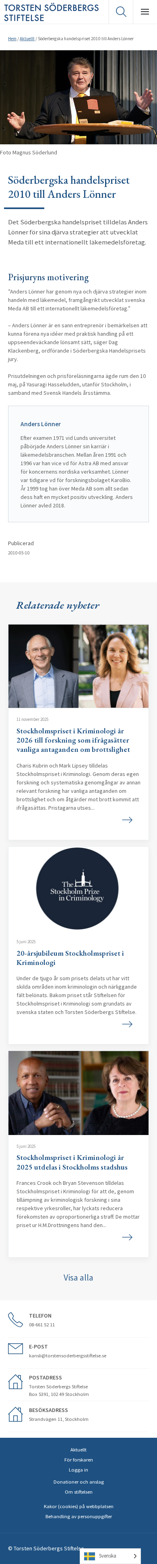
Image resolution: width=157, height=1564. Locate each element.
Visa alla (78, 1277)
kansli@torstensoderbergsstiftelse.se (67, 1356)
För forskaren (78, 1460)
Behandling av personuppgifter (78, 1516)
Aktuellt (27, 38)
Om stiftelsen (79, 1492)
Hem (12, 38)
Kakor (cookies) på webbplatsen (79, 1506)
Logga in (78, 1470)
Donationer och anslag (79, 1482)
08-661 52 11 (42, 1325)
